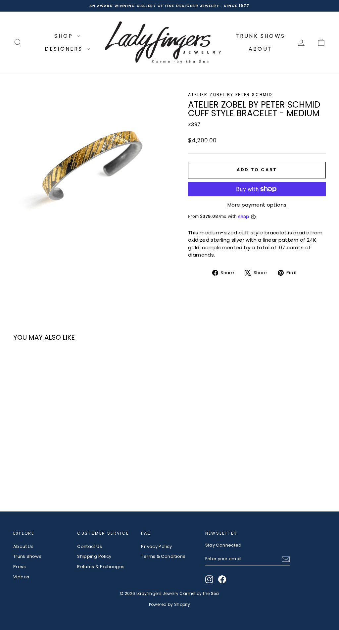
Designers (65, 49)
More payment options (257, 204)
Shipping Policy (94, 556)
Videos (21, 577)
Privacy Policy (156, 546)
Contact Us (89, 546)
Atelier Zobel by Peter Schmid (230, 94)
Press (19, 566)
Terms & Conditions (163, 556)
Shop (64, 36)
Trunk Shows (260, 36)
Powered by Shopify (169, 604)
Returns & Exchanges (100, 566)
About (260, 49)
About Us (23, 546)
